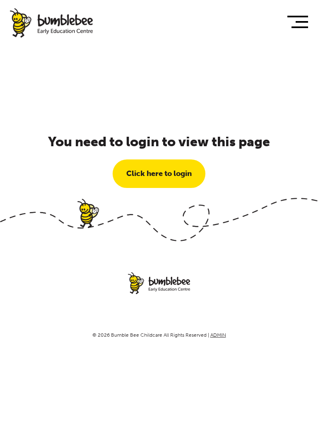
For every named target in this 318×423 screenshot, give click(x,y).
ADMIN (218, 335)
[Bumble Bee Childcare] (51, 23)
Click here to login (159, 173)
